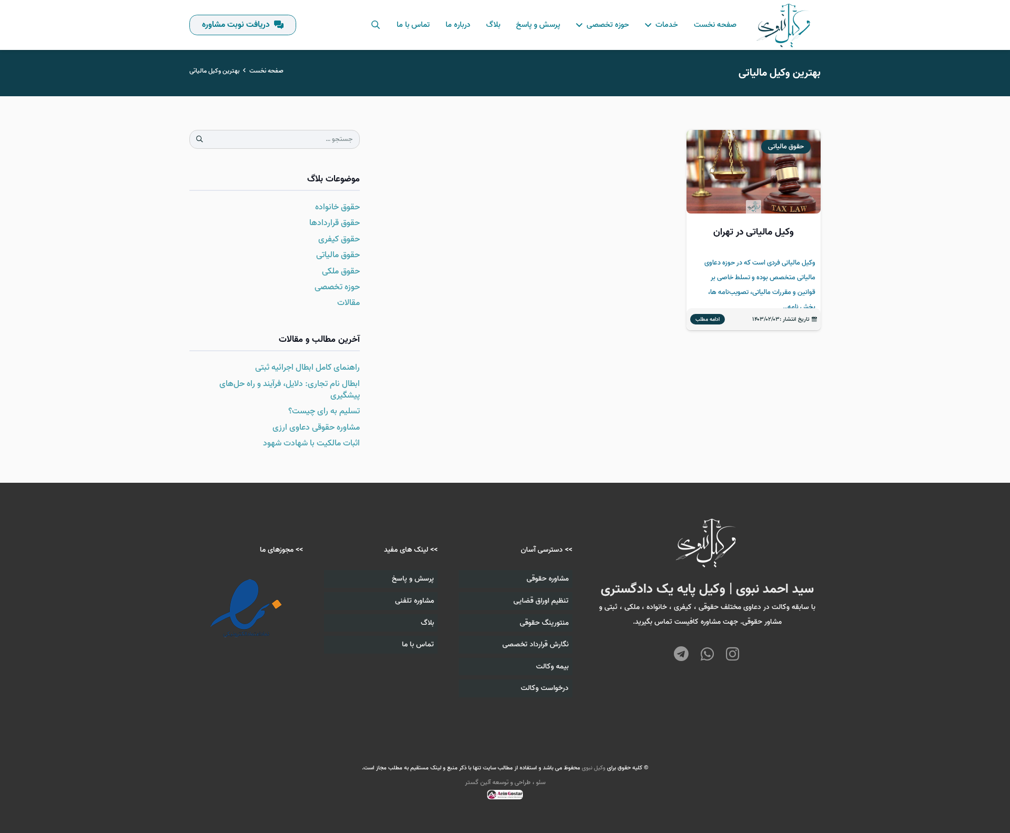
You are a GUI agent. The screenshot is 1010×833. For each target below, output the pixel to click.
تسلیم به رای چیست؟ (324, 411)
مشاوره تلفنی (414, 601)
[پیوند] (784, 25)
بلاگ (427, 623)
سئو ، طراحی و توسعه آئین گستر (505, 782)
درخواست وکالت (545, 688)
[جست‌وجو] (375, 25)
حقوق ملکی (341, 271)
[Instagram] (732, 654)
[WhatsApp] (707, 655)
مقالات (348, 303)
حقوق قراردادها (334, 223)
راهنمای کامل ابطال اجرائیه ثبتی (307, 367)
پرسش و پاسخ (413, 579)
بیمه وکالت (552, 667)
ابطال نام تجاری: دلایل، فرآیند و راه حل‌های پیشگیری (289, 389)
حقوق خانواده (337, 207)
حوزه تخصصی (337, 287)
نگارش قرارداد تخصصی (535, 644)
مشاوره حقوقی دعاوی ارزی (316, 427)
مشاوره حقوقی (548, 579)
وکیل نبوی (593, 768)
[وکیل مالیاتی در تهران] (753, 230)
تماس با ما (418, 644)
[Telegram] (681, 655)
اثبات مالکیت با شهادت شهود (311, 443)
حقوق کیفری (339, 239)
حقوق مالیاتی (338, 255)
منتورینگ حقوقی (544, 623)
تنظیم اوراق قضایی (541, 601)
